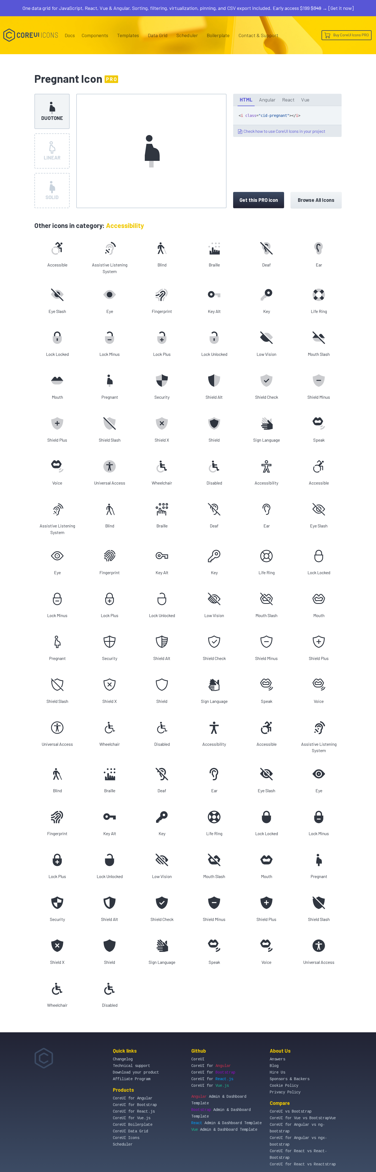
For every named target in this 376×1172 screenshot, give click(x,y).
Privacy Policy (285, 1092)
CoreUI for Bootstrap (135, 1105)
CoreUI (198, 1059)
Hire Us (277, 1072)
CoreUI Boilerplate (132, 1125)
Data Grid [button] (158, 35)
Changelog (123, 1059)
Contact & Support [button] (258, 35)
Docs (70, 35)
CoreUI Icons (126, 1138)
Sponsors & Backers (289, 1079)
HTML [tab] (246, 100)
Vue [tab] (305, 100)
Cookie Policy (284, 1085)
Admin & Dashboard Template (226, 1123)
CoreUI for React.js (134, 1111)
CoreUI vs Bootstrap (291, 1111)
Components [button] (94, 35)
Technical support (131, 1066)
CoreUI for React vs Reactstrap (303, 1164)
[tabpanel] (287, 121)
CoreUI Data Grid (130, 1131)
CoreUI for (211, 1066)
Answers (277, 1059)
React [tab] (288, 100)
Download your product (136, 1072)
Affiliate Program (131, 1079)
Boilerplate (218, 35)
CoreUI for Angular (132, 1098)
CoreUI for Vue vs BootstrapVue (303, 1118)
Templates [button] (128, 35)
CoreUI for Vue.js (131, 1118)
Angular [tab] (267, 100)
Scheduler (187, 35)
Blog (274, 1066)
